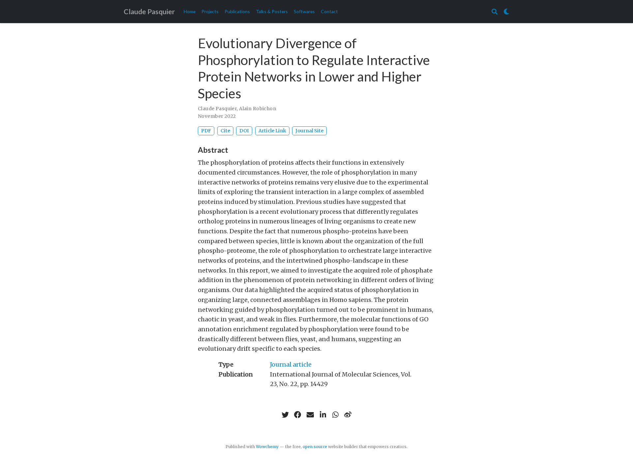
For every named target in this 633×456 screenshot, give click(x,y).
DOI (244, 131)
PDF (206, 131)
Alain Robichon (257, 109)
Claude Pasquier (149, 11)
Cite (225, 131)
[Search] (494, 12)
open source (315, 446)
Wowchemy (267, 446)
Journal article (291, 364)
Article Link (272, 131)
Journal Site (309, 131)
